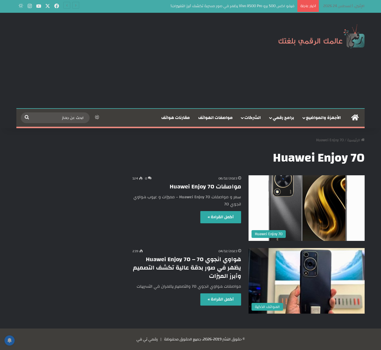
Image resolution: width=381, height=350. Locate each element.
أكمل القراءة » (221, 217)
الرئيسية (354, 140)
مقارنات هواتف (175, 118)
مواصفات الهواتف (215, 118)
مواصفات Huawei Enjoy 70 (205, 186)
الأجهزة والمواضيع (323, 118)
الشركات (252, 118)
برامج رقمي (283, 118)
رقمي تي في (147, 339)
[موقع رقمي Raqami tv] (321, 35)
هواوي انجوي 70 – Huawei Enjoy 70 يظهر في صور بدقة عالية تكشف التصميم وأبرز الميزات (187, 267)
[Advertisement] (131, 60)
